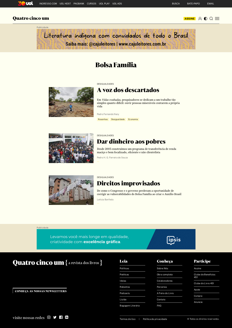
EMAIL (210, 3)
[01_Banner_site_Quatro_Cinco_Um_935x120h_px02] (116, 39)
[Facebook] (61, 317)
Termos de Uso (127, 319)
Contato (161, 299)
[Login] (200, 18)
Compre (198, 296)
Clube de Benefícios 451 (204, 276)
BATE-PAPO (193, 3)
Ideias (123, 281)
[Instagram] (49, 317)
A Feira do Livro (165, 293)
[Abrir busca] (211, 18)
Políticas (124, 268)
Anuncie (198, 302)
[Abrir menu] (217, 18)
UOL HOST (65, 3)
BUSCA (176, 3)
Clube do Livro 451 (204, 283)
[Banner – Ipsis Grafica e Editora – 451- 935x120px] (116, 239)
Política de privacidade (155, 319)
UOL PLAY (104, 3)
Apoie (197, 289)
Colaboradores (165, 281)
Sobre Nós (162, 268)
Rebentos (125, 287)
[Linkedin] (66, 317)
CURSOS (91, 3)
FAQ (159, 305)
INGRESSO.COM (48, 3)
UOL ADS (117, 3)
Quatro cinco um (31, 18)
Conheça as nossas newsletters (41, 291)
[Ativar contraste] (205, 18)
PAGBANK (79, 3)
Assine (190, 18)
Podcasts (125, 293)
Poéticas (124, 274)
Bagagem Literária (130, 305)
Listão (123, 299)
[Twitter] (55, 317)
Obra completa (165, 274)
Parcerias (162, 287)
